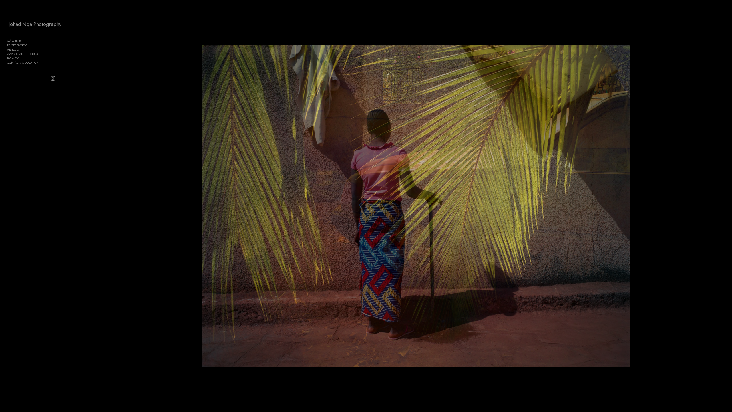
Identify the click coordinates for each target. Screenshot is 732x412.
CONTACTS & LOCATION (23, 62)
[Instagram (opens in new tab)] (53, 78)
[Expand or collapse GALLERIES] (25, 41)
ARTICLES (13, 49)
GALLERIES (14, 41)
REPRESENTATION (18, 45)
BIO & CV (13, 58)
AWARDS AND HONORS (22, 54)
